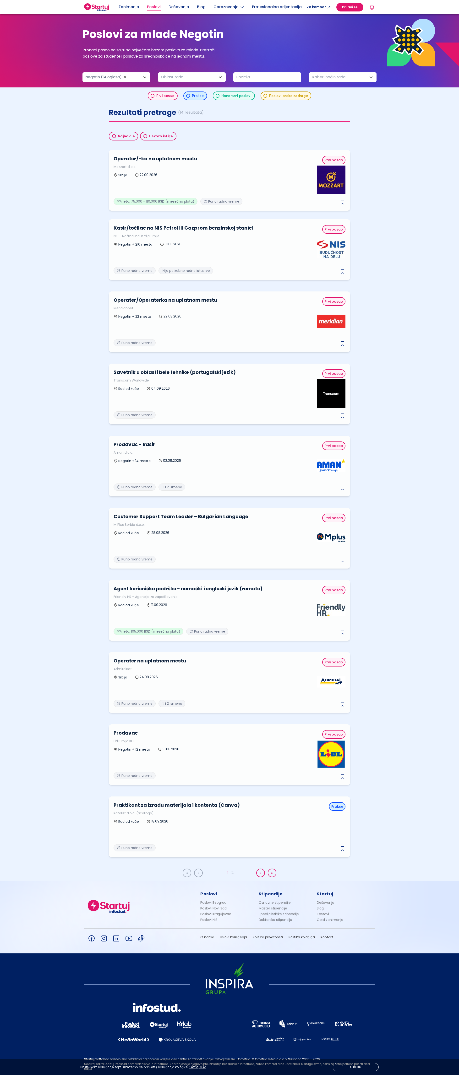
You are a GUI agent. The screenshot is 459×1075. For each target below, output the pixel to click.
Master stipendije (273, 908)
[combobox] (116, 77)
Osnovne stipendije (275, 902)
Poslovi (208, 894)
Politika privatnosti (268, 937)
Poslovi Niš (208, 919)
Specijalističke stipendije (279, 914)
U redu (355, 1067)
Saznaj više (197, 1067)
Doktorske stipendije (275, 919)
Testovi (323, 914)
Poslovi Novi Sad (213, 908)
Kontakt (327, 937)
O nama (207, 937)
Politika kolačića (302, 937)
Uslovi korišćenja (233, 937)
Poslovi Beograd (213, 902)
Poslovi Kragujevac (215, 914)
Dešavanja (325, 902)
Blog (320, 908)
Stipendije (271, 894)
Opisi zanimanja (330, 919)
